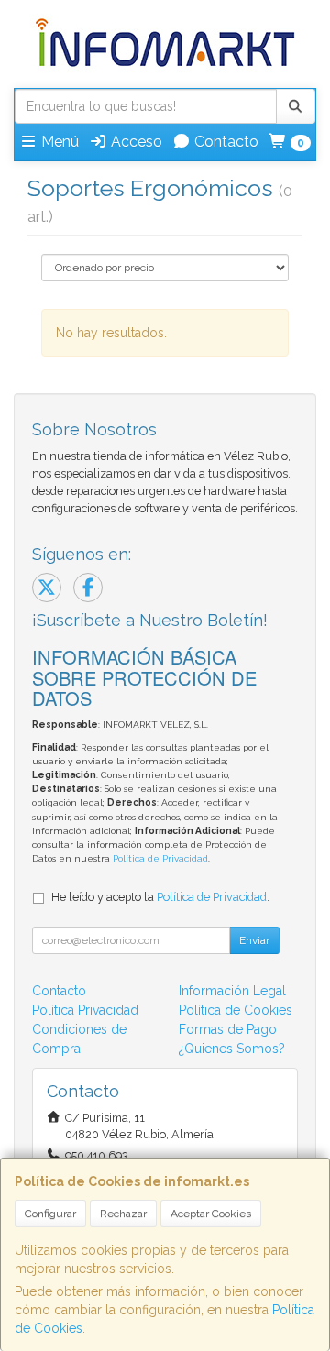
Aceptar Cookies (210, 1213)
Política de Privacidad (160, 858)
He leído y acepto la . (160, 897)
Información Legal (232, 990)
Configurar (50, 1213)
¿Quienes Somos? (232, 1048)
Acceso (134, 141)
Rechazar (123, 1213)
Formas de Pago (228, 1029)
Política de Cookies (235, 1010)
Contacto (224, 141)
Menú (58, 141)
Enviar (254, 940)
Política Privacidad (85, 1010)
